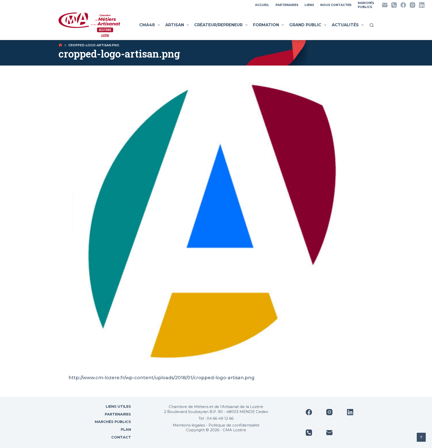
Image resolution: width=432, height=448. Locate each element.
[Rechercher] (372, 25)
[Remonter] (421, 437)
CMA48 (147, 25)
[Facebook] (403, 5)
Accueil (262, 5)
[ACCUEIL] (60, 45)
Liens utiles (118, 406)
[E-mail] (385, 5)
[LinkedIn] (421, 5)
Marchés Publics (113, 421)
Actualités (345, 25)
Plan (125, 429)
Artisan (174, 25)
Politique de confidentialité (234, 425)
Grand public (305, 25)
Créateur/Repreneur (218, 25)
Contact (120, 437)
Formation (266, 25)
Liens (309, 5)
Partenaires (287, 5)
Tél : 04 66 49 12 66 (216, 418)
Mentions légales (189, 425)
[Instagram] (412, 5)
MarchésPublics (366, 5)
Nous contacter (336, 5)
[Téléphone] (394, 5)
